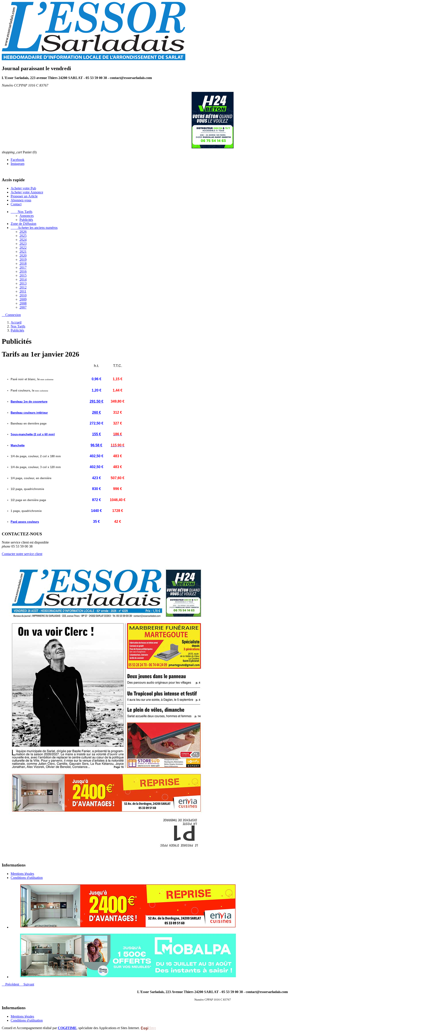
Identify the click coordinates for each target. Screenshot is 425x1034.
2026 (23, 231)
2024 (23, 239)
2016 (23, 271)
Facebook (17, 160)
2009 (23, 299)
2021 (23, 251)
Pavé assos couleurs (25, 521)
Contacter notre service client (22, 554)
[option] (217, 906)
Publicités (26, 220)
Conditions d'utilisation (27, 878)
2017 (23, 267)
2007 (23, 307)
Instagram (17, 164)
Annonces (26, 216)
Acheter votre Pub (23, 188)
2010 (23, 295)
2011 (22, 291)
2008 (23, 303)
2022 (23, 247)
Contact (16, 204)
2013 (23, 283)
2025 (23, 235)
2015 (23, 275)
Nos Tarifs (21, 212)
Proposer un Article (24, 196)
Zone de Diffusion (23, 224)
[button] (11, 984)
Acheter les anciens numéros (34, 228)
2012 (23, 287)
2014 (23, 279)
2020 (23, 255)
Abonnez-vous (21, 200)
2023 (23, 243)
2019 (23, 259)
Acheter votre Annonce (27, 192)
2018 (23, 263)
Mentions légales (22, 874)
